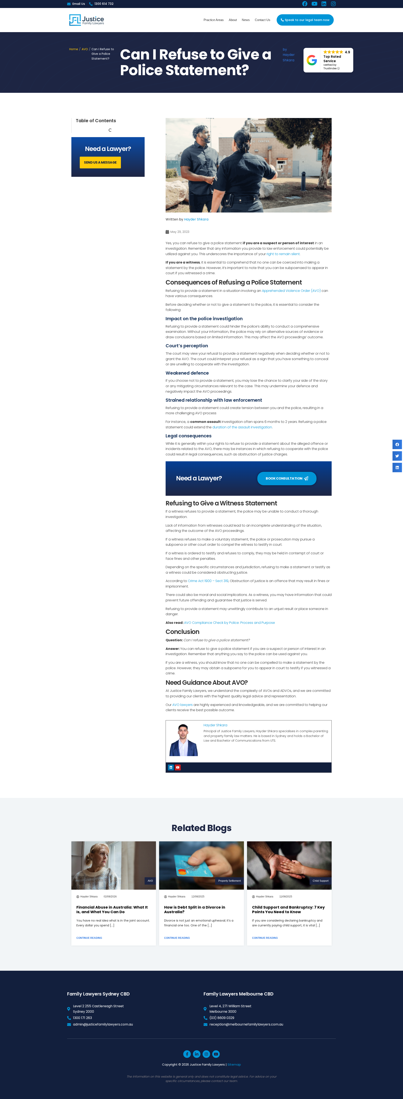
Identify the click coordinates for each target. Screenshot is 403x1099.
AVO (85, 49)
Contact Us (262, 20)
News (246, 20)
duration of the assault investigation (242, 427)
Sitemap (234, 1064)
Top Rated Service (332, 58)
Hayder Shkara (196, 219)
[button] (397, 444)
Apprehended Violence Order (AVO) (291, 290)
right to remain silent (283, 254)
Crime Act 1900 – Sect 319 (208, 580)
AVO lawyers (182, 704)
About (233, 20)
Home (73, 49)
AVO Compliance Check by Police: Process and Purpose (229, 622)
